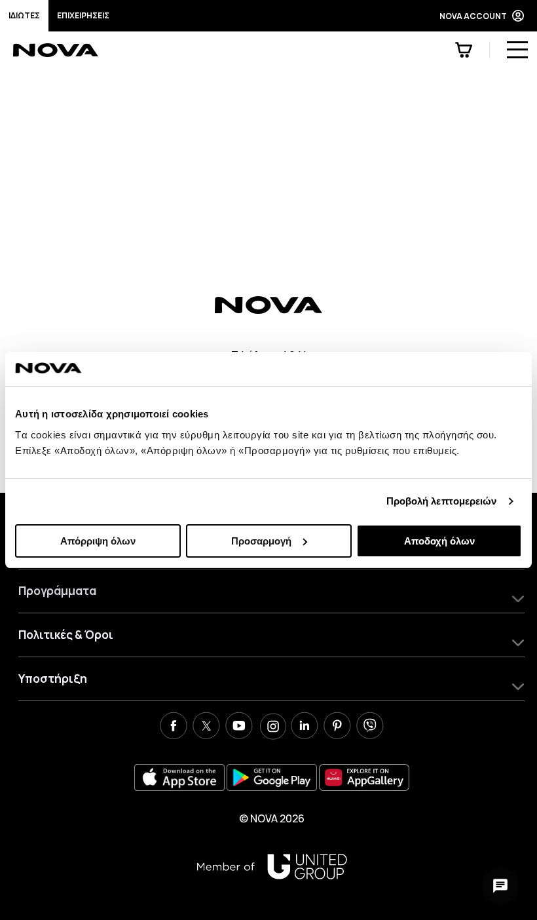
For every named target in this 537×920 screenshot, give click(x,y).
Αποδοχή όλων (439, 540)
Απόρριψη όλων (98, 540)
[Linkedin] (304, 727)
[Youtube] (239, 727)
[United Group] (272, 867)
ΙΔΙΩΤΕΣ (24, 15)
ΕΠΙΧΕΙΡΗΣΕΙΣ (83, 15)
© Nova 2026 (272, 818)
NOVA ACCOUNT (473, 16)
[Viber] (370, 727)
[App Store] (179, 777)
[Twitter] (206, 727)
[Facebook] (173, 727)
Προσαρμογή (261, 540)
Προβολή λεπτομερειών (441, 501)
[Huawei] (364, 777)
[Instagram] (272, 727)
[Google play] (272, 777)
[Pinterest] (337, 727)
